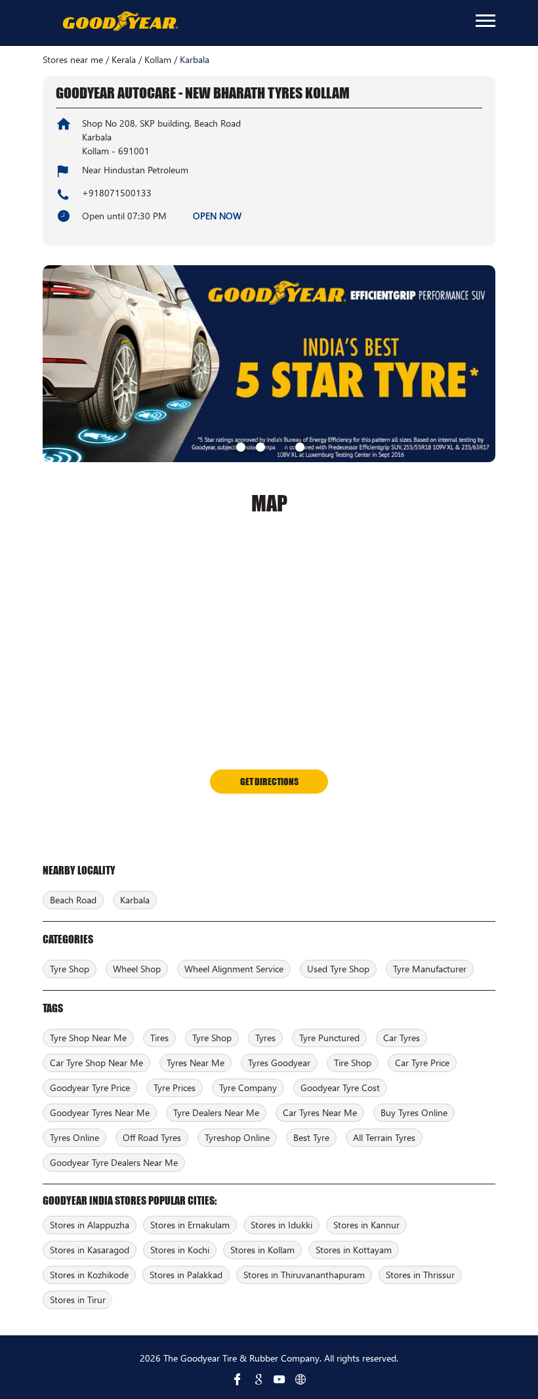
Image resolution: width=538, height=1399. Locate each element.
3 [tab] (279, 445)
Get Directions (269, 781)
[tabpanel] (269, 363)
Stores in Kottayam (354, 1249)
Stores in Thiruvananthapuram (304, 1274)
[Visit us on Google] (258, 1379)
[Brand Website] (300, 1379)
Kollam (157, 59)
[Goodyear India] (120, 22)
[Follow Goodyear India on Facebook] (237, 1379)
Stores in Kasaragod (89, 1249)
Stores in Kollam (262, 1249)
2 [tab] (259, 445)
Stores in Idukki (281, 1224)
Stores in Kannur (366, 1224)
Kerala (124, 59)
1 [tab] (239, 445)
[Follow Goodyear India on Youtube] (279, 1379)
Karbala (135, 899)
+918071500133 (117, 192)
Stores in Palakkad (186, 1274)
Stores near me (73, 59)
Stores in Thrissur (420, 1274)
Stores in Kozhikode (89, 1274)
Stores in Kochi (179, 1249)
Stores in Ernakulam (190, 1224)
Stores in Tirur (78, 1299)
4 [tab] (298, 445)
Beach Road (73, 899)
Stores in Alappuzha (89, 1224)
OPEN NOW (217, 215)
